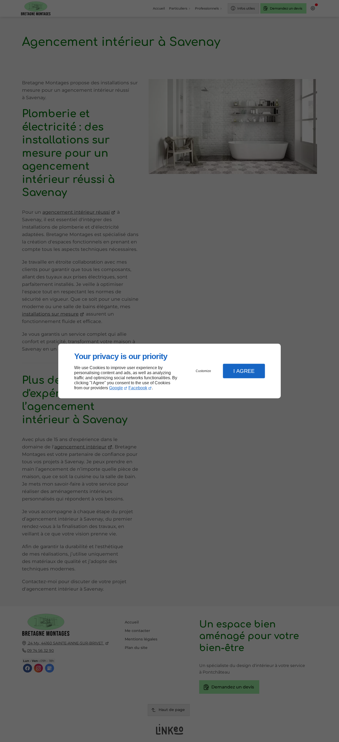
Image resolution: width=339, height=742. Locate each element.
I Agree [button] (244, 371)
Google (116, 388)
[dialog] (169, 371)
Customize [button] (203, 371)
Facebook (137, 388)
